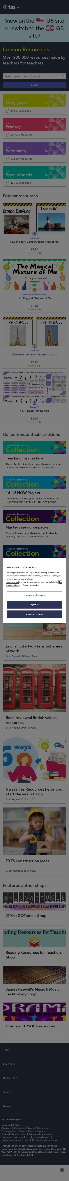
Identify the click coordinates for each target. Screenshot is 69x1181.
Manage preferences (34, 595)
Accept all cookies (34, 614)
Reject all (34, 604)
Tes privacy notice (31, 585)
